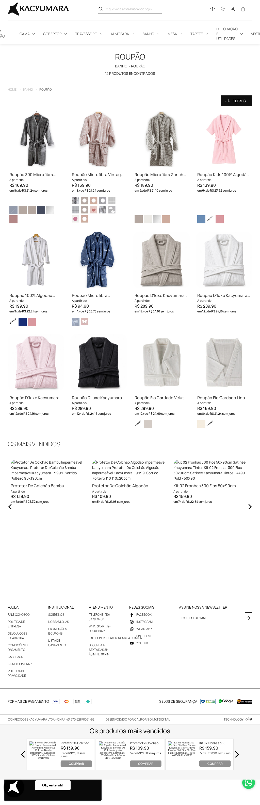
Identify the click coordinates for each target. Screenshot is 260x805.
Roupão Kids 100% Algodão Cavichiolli (223, 175)
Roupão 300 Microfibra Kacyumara (31, 175)
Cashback (15, 657)
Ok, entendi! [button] (52, 785)
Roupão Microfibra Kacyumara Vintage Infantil (98, 295)
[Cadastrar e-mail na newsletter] (248, 617)
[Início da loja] (38, 9)
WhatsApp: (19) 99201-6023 (100, 628)
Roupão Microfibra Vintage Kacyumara (97, 175)
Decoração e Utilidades (227, 33)
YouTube (143, 643)
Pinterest (144, 636)
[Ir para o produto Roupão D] (161, 260)
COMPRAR (76, 763)
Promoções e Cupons (57, 631)
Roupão (45, 89)
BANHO (30, 89)
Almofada (120, 33)
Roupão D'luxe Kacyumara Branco (222, 295)
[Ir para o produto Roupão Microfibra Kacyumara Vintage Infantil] (98, 260)
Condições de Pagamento (18, 647)
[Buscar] (102, 9)
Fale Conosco (19, 614)
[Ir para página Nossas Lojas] (222, 10)
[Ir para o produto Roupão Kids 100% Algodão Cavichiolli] (224, 139)
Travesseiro (86, 33)
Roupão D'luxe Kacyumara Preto (97, 398)
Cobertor (52, 33)
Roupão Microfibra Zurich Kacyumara (159, 175)
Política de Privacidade (17, 673)
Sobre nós (56, 614)
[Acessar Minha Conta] (232, 10)
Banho (148, 33)
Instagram (144, 622)
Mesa (172, 33)
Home (14, 89)
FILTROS (239, 100)
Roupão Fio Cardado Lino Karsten (221, 398)
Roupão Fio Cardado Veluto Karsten (161, 398)
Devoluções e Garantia (17, 635)
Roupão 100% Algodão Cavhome (30, 295)
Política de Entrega (16, 624)
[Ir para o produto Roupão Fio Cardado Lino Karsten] (224, 362)
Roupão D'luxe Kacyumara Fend (160, 295)
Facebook (144, 614)
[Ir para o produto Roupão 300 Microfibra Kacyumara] (36, 139)
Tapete (196, 33)
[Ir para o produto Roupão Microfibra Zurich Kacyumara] (161, 139)
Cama (25, 33)
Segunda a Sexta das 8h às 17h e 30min (99, 649)
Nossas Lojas (58, 622)
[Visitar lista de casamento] (212, 10)
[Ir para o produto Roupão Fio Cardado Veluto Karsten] (161, 362)
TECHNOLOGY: (234, 719)
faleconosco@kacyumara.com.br (115, 638)
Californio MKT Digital (152, 719)
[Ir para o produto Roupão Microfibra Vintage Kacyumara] (98, 139)
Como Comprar (19, 664)
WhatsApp (144, 629)
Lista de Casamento (57, 642)
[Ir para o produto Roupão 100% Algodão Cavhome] (36, 260)
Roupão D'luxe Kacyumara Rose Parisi (34, 398)
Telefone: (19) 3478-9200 (99, 616)
